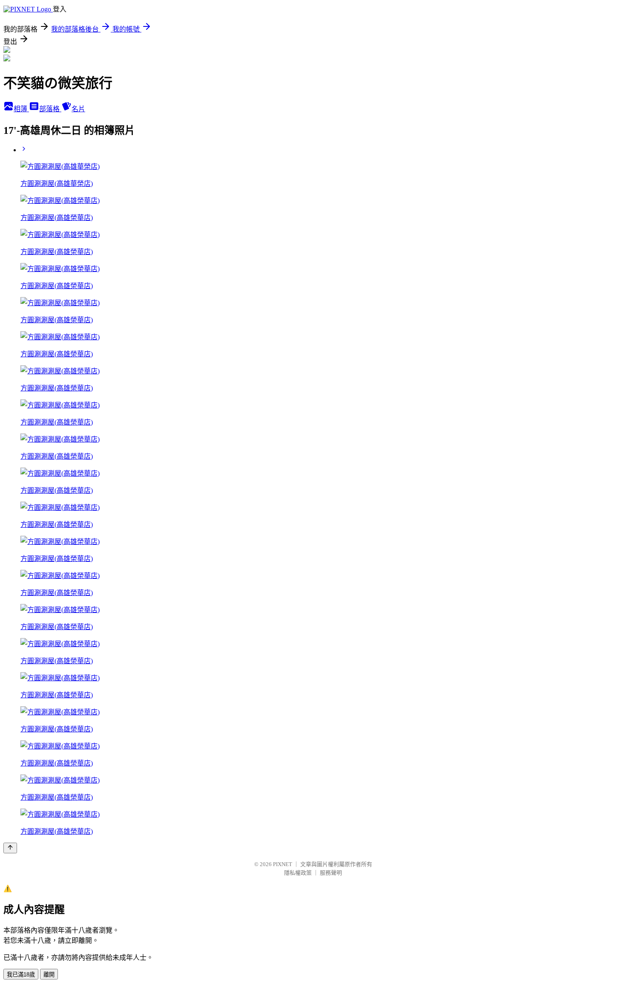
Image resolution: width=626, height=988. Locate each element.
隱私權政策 (298, 873)
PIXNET (282, 864)
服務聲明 (331, 873)
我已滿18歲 (21, 974)
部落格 (50, 109)
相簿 (21, 109)
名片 (78, 109)
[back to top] (10, 848)
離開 (49, 974)
